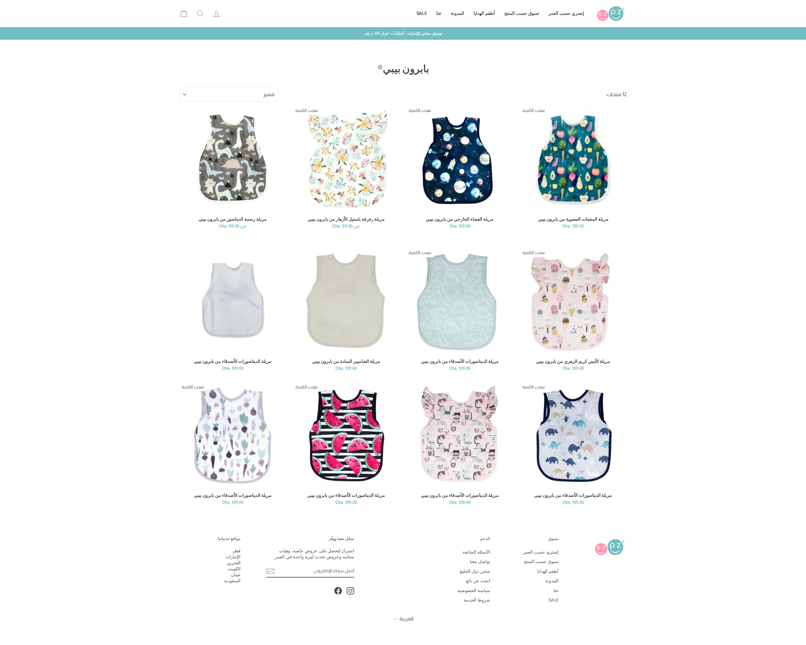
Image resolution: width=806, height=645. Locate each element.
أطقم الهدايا (484, 13)
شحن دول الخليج (474, 571)
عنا (438, 13)
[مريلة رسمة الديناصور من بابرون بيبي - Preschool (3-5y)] (228, 235)
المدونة (457, 13)
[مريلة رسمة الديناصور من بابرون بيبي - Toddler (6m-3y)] (237, 235)
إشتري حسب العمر (566, 13)
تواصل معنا (480, 561)
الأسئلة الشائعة (476, 552)
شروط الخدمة (477, 600)
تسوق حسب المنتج (521, 13)
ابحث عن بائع (478, 581)
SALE (422, 13)
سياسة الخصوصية (473, 590)
